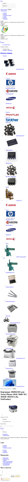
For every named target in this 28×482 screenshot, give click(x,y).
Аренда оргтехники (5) (15, 322)
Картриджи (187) (20, 69)
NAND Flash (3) (9, 150)
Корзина (5, 50)
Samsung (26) (8, 103)
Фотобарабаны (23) (10, 272)
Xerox (7, 243)
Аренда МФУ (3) (9, 348)
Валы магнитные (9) (10, 301)
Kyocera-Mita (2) (9, 225)
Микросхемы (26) (20, 135)
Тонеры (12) (19, 200)
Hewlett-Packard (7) (10, 219)
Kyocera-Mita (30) (9, 93)
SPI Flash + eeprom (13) (11, 176)
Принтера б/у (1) (9, 368)
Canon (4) (8, 78)
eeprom (7, 187)
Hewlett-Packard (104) (10, 88)
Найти (14, 388)
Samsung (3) (8, 234)
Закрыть (5, 55)
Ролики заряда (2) (10, 286)
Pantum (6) (8, 117)
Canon (7, 210)
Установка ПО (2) (20, 386)
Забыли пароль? (4, 9)
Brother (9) (8, 122)
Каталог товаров (6, 53)
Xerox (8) (8, 112)
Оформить (10, 50)
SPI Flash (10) (9, 163)
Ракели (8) (8, 315)
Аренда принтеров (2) (10, 333)
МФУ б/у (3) (8, 378)
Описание (5, 434)
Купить (2, 428)
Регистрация (4, 10)
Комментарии (6, 435)
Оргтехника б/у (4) (20, 358)
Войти (9, 9)
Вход (2, 1)
